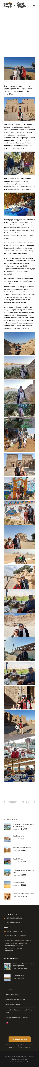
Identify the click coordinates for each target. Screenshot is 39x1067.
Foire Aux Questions (13, 1005)
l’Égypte (29, 281)
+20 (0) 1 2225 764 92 (14, 918)
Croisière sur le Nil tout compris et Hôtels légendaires (23, 825)
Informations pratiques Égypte (17, 999)
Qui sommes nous (12, 994)
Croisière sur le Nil (18, 836)
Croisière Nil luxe (18, 859)
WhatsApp (9, 951)
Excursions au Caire (18, 882)
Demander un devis (19, 1039)
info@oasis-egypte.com (16, 931)
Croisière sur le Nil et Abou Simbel (23, 894)
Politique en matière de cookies (17, 1018)
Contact (9, 989)
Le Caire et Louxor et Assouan (22, 847)
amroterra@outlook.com (16, 935)
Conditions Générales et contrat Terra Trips (19, 1011)
